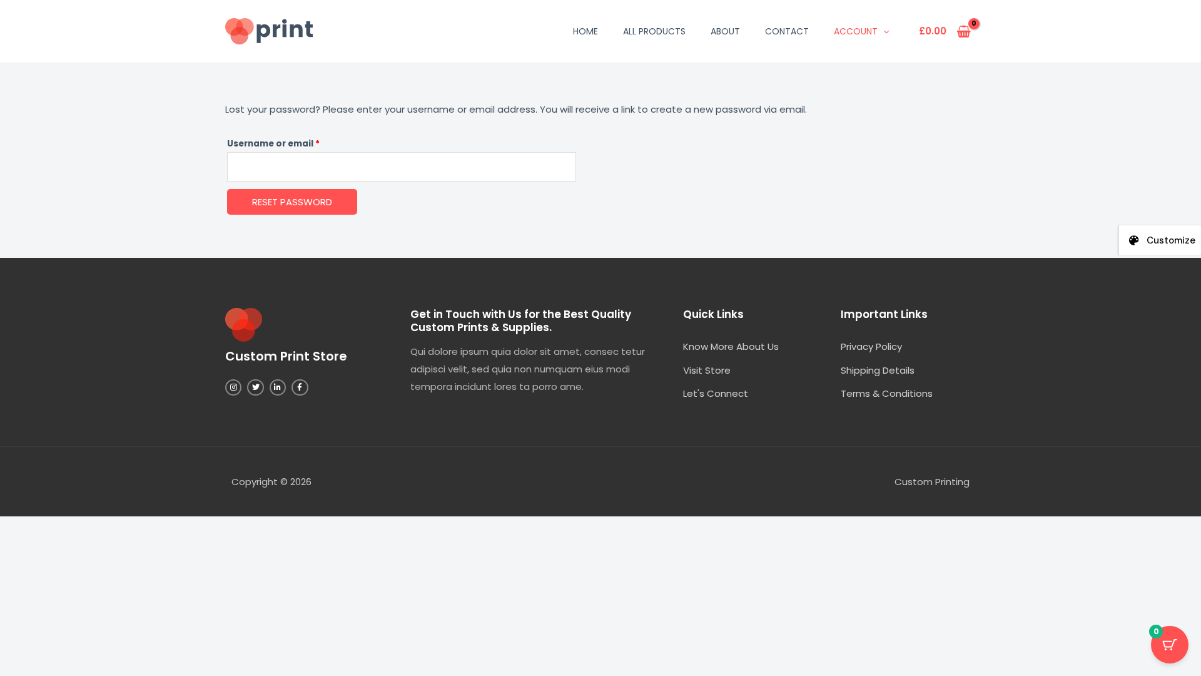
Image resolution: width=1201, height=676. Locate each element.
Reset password (292, 201)
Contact (787, 31)
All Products (654, 31)
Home (585, 31)
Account (856, 31)
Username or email (293, 142)
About (725, 31)
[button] (883, 31)
